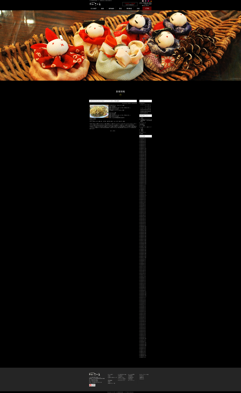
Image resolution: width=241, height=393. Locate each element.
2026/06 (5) (143, 141)
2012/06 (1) (143, 320)
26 (141, 112)
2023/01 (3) (143, 199)
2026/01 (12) (143, 148)
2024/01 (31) (143, 182)
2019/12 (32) (143, 239)
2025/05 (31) (143, 159)
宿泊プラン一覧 (112, 383)
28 (144, 112)
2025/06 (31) (143, 158)
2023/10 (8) (143, 186)
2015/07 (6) (143, 288)
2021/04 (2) (143, 220)
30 (147, 112)
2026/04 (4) (143, 144)
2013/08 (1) (143, 306)
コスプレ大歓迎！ (122, 378)
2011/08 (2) (143, 324)
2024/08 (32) (143, 172)
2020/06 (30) (143, 230)
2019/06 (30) (143, 247)
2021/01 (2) (143, 225)
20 (142, 111)
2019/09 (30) (143, 243)
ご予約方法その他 (122, 374)
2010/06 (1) (143, 341)
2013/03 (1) (143, 310)
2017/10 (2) (143, 269)
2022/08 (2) (143, 205)
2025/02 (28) (143, 164)
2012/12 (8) (143, 313)
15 (145, 109)
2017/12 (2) (143, 266)
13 (142, 109)
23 (147, 111)
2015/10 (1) (143, 284)
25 (150, 111)
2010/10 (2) (143, 335)
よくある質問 (131, 374)
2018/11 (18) (143, 257)
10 (148, 108)
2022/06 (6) (143, 208)
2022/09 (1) (143, 203)
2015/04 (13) (143, 293)
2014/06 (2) (143, 303)
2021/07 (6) (143, 216)
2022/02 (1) (143, 210)
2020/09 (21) (143, 226)
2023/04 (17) (143, 195)
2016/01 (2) (143, 281)
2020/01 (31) (143, 237)
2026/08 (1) (143, 138)
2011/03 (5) (143, 330)
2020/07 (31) (143, 229)
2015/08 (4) (143, 287)
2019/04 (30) (143, 250)
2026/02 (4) (143, 147)
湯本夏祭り (142, 124)
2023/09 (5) (143, 188)
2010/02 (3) (143, 347)
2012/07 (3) (143, 318)
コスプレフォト (122, 380)
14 (144, 109)
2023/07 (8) (143, 191)
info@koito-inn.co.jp (97, 382)
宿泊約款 (131, 378)
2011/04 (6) (143, 328)
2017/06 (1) (143, 271)
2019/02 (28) (143, 253)
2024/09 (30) (143, 171)
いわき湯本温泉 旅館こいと (94, 0)
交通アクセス (121, 377)
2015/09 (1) (143, 286)
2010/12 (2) (143, 334)
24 (148, 111)
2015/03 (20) (143, 294)
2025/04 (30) (143, 161)
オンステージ (143, 132)
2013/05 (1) (143, 307)
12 (141, 109)
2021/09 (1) (143, 215)
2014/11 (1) (143, 298)
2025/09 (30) (143, 154)
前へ (115, 130)
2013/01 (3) (143, 311)
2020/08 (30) (143, 227)
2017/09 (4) (143, 270)
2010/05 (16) (143, 342)
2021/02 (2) (143, 223)
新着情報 (131, 375)
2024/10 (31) (143, 169)
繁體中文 (142, 377)
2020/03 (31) (143, 235)
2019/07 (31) (143, 246)
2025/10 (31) (143, 152)
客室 (109, 381)
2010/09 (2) (143, 337)
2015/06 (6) (143, 290)
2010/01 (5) (143, 348)
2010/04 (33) (143, 344)
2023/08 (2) (143, 189)
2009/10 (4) (143, 352)
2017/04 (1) (143, 273)
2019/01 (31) (143, 254)
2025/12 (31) (143, 149)
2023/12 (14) (143, 183)
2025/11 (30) (143, 151)
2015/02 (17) (143, 296)
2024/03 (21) (143, 179)
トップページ (131, 380)
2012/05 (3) (143, 321)
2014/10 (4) (143, 300)
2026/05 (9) (143, 142)
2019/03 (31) (143, 252)
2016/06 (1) (143, 277)
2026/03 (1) (143, 145)
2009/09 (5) (143, 354)
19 (141, 111)
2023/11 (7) (143, 185)
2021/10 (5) (143, 213)
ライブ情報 (142, 125)
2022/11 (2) (143, 202)
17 (148, 109)
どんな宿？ (111, 374)
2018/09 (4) (143, 259)
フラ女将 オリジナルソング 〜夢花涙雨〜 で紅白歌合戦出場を (146, 120)
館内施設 (110, 380)
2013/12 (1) (143, 304)
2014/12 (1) (143, 297)
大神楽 (141, 133)
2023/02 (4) (143, 198)
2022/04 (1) (143, 209)
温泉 (109, 375)
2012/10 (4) (143, 315)
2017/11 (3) (143, 267)
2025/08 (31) (143, 155)
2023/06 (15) (143, 192)
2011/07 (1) (143, 325)
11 (150, 108)
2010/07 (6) (143, 340)
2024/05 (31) (143, 176)
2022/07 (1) (143, 206)
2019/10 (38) (143, 242)
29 (145, 112)
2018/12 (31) (143, 256)
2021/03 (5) (143, 222)
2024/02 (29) (143, 181)
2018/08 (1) (143, 260)
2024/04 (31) (143, 178)
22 (145, 111)
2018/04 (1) (143, 263)
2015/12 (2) (143, 283)
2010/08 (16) (143, 338)
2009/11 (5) (143, 351)
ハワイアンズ (143, 122)
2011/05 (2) (143, 327)
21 (144, 111)
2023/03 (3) (143, 196)
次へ (111, 130)
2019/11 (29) (143, 240)
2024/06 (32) (143, 175)
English (142, 375)
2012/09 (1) (143, 317)
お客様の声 (131, 377)
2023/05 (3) (143, 193)
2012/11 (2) (143, 314)
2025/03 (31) (143, 162)
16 (147, 109)
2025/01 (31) (143, 165)
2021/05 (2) (143, 219)
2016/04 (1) (143, 280)
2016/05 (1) (143, 279)
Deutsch (142, 378)
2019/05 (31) (143, 249)
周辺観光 (120, 375)
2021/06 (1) (143, 218)
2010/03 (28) (143, 345)
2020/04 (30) (143, 233)
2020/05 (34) (143, 232)
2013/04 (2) (143, 308)
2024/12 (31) (143, 166)
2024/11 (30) (143, 168)
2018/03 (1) (143, 264)
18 (150, 109)
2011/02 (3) (143, 331)
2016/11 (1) (143, 274)
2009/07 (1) (143, 357)
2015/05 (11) (143, 291)
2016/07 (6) (143, 276)
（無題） (142, 129)
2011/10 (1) (143, 323)
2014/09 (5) (143, 301)
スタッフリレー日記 (144, 374)
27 (142, 112)
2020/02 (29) (143, 236)
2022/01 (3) (143, 212)
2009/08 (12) (143, 355)
